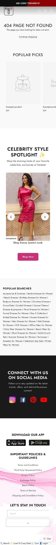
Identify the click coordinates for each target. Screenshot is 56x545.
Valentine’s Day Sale (33, 340)
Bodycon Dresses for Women (16, 301)
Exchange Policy (28, 480)
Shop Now (28, 256)
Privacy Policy (28, 475)
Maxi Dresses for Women (24, 321)
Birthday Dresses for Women (33, 297)
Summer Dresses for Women (22, 336)
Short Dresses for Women (24, 332)
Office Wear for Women (41, 325)
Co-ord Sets (8, 305)
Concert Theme (41, 305)
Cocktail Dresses (24, 305)
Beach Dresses (11, 297)
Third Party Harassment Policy (28, 470)
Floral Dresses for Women (36, 309)
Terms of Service (28, 490)
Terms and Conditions (28, 465)
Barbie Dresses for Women (40, 293)
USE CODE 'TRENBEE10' (28, 3)
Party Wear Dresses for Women (19, 329)
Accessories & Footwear (14, 293)
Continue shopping (28, 36)
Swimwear (42, 336)
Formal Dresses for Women (16, 313)
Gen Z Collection (38, 313)
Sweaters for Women (12, 340)
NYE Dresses (21, 325)
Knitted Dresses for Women (16, 317)
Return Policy (28, 485)
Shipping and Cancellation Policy (27, 495)
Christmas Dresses (41, 301)
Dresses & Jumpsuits (12, 309)
